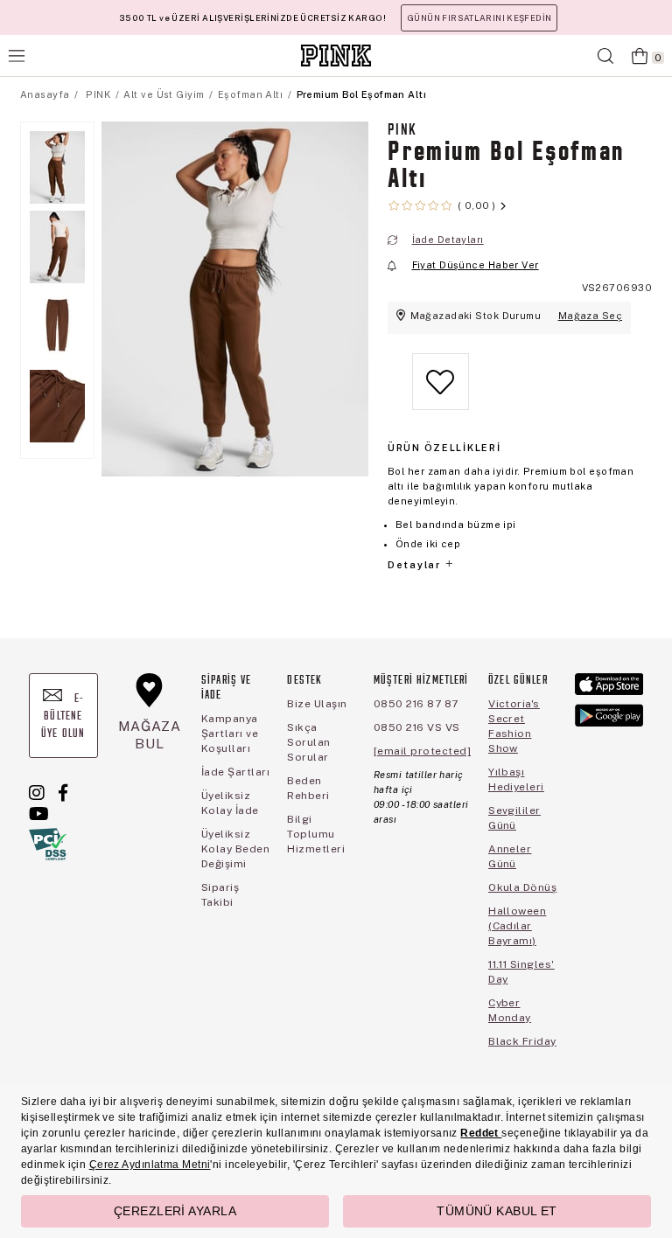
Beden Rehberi (308, 788)
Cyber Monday (509, 1010)
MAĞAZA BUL (149, 735)
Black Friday (522, 1041)
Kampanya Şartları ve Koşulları (229, 734)
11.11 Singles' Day (521, 971)
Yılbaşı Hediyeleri (516, 779)
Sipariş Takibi (220, 894)
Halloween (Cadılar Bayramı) (517, 926)
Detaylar (416, 565)
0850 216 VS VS (417, 727)
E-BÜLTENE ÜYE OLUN (63, 716)
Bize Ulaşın (316, 704)
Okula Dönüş (522, 887)
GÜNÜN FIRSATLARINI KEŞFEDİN (479, 18)
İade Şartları (235, 772)
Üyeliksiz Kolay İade (230, 803)
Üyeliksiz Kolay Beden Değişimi (235, 849)
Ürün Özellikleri (444, 447)
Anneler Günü (509, 856)
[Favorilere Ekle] (440, 395)
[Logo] (336, 55)
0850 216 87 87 (416, 704)
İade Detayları (448, 239)
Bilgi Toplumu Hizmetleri (316, 834)
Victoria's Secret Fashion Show (514, 726)
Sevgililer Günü (514, 817)
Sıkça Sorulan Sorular (308, 742)
